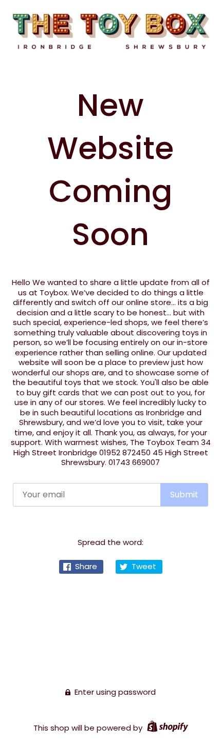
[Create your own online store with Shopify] (166, 727)
